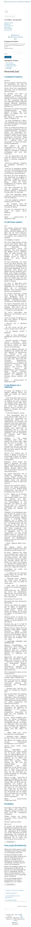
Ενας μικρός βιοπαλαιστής (15, 845)
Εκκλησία (8, 68)
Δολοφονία (9, 67)
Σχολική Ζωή (7, 27)
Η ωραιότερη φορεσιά (11, 893)
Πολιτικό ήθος (9, 63)
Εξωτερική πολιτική (11, 65)
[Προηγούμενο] (9, 909)
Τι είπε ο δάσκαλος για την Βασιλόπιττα (12, 896)
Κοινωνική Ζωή (8, 30)
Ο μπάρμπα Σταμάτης (13, 76)
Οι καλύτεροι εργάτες (13, 222)
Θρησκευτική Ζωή (8, 23)
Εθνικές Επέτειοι (8, 25)
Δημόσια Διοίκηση (10, 64)
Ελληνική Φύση (8, 28)
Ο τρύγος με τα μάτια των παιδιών (14, 890)
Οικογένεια (7, 24)
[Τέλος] (16, 909)
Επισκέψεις (9, 804)
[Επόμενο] (13, 909)
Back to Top (18, 914)
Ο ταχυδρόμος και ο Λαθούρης (12, 386)
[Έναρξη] (6, 909)
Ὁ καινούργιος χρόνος (11, 900)
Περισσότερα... (11, 841)
